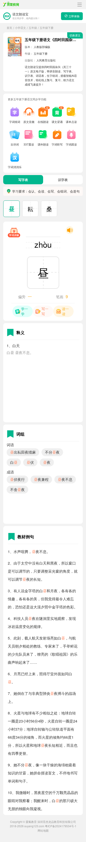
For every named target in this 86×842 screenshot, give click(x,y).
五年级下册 (46, 28)
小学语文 (20, 28)
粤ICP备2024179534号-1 (60, 826)
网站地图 (43, 830)
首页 (9, 28)
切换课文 (74, 35)
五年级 (33, 28)
